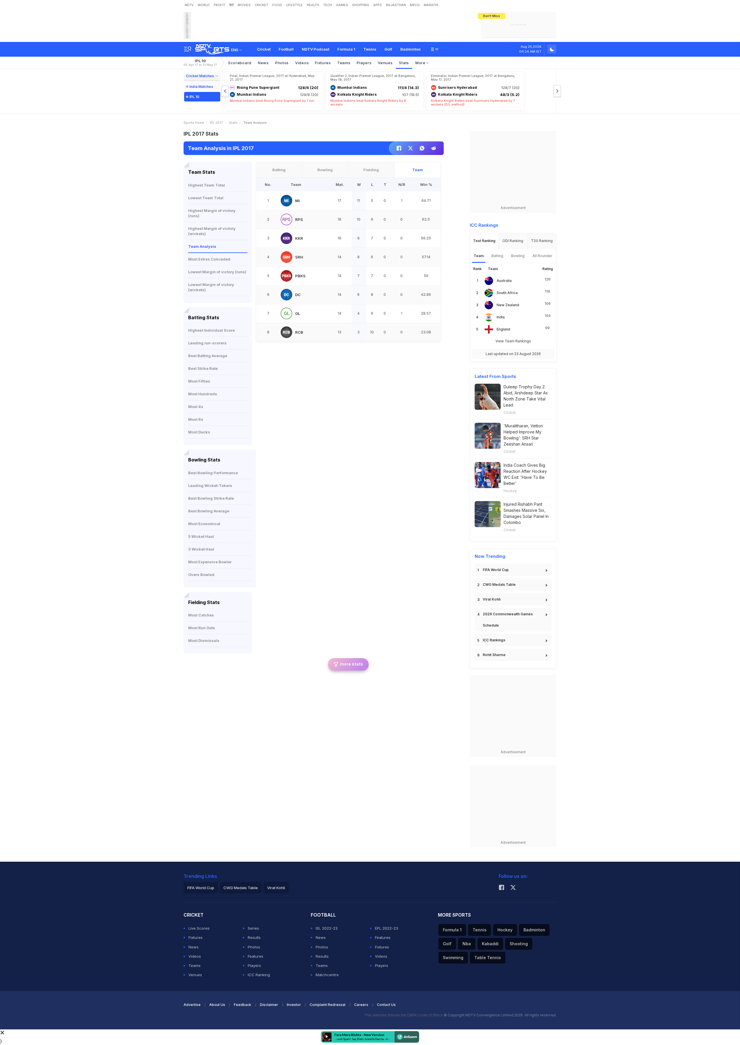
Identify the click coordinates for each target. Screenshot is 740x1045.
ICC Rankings (494, 640)
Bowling (325, 169)
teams (344, 62)
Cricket (264, 49)
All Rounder (542, 256)
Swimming (453, 957)
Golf (388, 49)
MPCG (415, 5)
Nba (466, 943)
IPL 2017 (216, 123)
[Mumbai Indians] (286, 200)
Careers (361, 1004)
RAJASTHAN (396, 5)
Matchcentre (327, 974)
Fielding (371, 169)
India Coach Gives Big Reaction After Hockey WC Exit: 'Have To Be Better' (525, 474)
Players (254, 965)
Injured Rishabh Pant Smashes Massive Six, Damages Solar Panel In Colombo (526, 513)
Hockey (510, 491)
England (503, 329)
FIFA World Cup (496, 570)
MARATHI (431, 5)
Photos (282, 62)
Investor (294, 1004)
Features (255, 956)
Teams (194, 965)
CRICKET (261, 5)
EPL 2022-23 (386, 928)
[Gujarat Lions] (286, 313)
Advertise (192, 1004)
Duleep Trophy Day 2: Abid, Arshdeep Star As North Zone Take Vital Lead (526, 395)
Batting (279, 169)
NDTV (189, 5)
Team (417, 169)
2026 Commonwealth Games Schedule (508, 619)
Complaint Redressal (327, 1004)
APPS (377, 5)
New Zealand (508, 305)
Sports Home (194, 123)
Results (254, 937)
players (364, 62)
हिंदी (231, 5)
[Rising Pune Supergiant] (286, 219)
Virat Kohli (491, 599)
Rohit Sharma (494, 655)
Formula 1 (346, 49)
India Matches (201, 86)
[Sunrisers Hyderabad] (286, 257)
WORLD (204, 5)
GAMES (342, 5)
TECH (327, 5)
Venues (385, 62)
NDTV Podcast (315, 49)
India (501, 317)
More (421, 62)
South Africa (507, 293)
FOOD (277, 5)
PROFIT (219, 5)
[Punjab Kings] (286, 276)
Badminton (410, 49)
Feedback (242, 1004)
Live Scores (199, 928)
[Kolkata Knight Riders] (286, 238)
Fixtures (323, 62)
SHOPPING (360, 5)
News (263, 62)
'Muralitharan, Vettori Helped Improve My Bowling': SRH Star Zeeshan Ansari (523, 434)
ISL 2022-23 (327, 928)
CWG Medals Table (499, 584)
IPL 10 (200, 63)
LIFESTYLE (294, 5)
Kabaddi (490, 943)
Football (286, 49)
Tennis (369, 49)
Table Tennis (487, 957)
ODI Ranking (512, 241)
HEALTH (313, 5)
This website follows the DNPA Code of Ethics (404, 1015)
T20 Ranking (542, 241)
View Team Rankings (513, 341)
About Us (217, 1004)
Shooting (519, 943)
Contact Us (386, 1004)
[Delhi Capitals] (286, 294)
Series (253, 928)
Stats (404, 62)
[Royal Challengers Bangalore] (286, 332)
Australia (504, 280)
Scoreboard (239, 62)
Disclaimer (269, 1004)
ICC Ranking (259, 974)
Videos (302, 62)
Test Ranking (484, 241)
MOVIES (244, 5)
